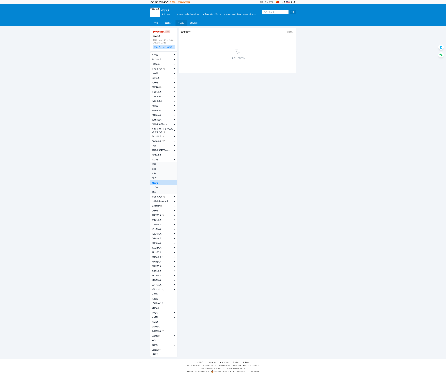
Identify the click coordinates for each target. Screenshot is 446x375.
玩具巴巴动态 (224, 362)
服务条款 (236, 362)
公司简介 (168, 23)
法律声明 (246, 362)
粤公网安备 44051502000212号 (224, 371)
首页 (156, 23)
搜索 (292, 12)
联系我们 (194, 23)
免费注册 (263, 2)
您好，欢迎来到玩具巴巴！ (160, 2)
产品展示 (181, 23)
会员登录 (270, 2)
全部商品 (290, 32)
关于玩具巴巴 (211, 362)
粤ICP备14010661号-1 (202, 371)
